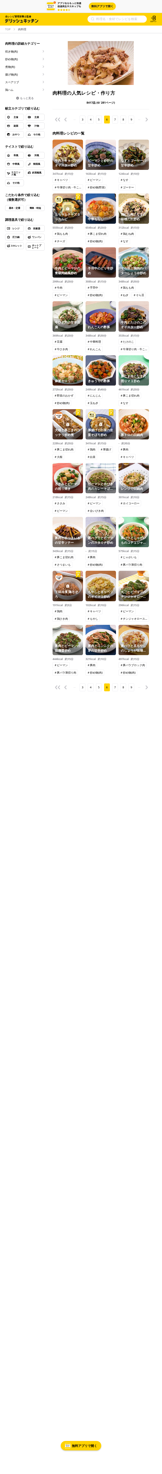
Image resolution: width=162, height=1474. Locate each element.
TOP (7, 29)
